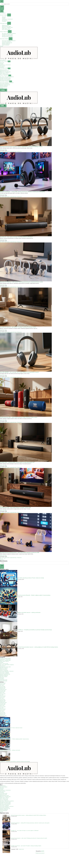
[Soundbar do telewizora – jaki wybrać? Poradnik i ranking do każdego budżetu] (26, 288)
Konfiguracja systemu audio (5, 77)
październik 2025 (3, 689)
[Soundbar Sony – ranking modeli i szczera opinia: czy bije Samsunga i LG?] (26, 423)
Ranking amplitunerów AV (5, 84)
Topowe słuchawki (3, 87)
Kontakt (1, 88)
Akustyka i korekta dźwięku (5, 78)
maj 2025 (2, 694)
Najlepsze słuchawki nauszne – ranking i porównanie (28, 612)
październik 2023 (3, 715)
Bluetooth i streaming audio (5, 71)
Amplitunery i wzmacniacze (5, 64)
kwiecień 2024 (3, 709)
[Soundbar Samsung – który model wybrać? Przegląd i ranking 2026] (26, 468)
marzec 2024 (2, 710)
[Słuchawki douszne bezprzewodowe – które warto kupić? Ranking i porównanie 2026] (26, 513)
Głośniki (1, 63)
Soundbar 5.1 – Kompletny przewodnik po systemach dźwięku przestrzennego (34, 629)
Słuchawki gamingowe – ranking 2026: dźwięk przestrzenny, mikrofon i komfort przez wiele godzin (22, 191)
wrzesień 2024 (2, 703)
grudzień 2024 (2, 700)
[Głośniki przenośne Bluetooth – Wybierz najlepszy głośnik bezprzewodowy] (8, 587)
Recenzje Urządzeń (3, 61)
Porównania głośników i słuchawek (6, 82)
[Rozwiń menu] (9, 61)
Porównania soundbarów (4, 83)
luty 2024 (2, 711)
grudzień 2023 (2, 713)
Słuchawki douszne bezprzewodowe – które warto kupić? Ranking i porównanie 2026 (19, 552)
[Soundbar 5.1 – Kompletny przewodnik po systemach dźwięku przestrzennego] (8, 622)
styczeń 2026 (2, 686)
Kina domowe (2, 65)
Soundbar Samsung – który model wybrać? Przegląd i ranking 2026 (15, 507)
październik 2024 (3, 702)
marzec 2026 (2, 684)
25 (4, 558)
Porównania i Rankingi (4, 81)
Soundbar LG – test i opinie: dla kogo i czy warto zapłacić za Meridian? (16, 236)
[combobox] (34, 563)
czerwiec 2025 (2, 693)
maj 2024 (2, 707)
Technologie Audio (3, 68)
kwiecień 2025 (3, 696)
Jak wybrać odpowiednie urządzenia (7, 76)
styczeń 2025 (2, 699)
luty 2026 (2, 685)
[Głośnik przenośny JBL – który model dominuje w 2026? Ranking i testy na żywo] (26, 378)
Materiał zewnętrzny (4, 667)
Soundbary (2, 67)
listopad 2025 (2, 688)
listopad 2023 (2, 714)
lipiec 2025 (2, 692)
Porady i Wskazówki (4, 75)
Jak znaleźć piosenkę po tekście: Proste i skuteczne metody (30, 577)
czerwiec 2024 (2, 706)
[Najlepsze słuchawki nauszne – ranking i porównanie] (8, 605)
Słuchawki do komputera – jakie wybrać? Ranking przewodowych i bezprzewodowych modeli (21, 281)
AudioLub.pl (21, 849)
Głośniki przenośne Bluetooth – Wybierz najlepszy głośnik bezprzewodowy (33, 595)
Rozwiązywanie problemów (5, 79)
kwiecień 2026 (3, 683)
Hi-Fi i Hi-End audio (4, 74)
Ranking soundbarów (4, 85)
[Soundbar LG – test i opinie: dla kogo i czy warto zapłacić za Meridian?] (26, 197)
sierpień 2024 (2, 704)
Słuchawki (2, 62)
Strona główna (3, 59)
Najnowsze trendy (3, 69)
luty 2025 (2, 698)
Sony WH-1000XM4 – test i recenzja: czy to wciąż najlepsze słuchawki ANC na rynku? (19, 372)
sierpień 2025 (2, 691)
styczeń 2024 (2, 712)
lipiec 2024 (2, 705)
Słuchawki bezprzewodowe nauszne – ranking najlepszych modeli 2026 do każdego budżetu (21, 146)
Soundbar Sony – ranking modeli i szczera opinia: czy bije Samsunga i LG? (17, 462)
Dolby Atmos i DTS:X (4, 72)
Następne (2, 559)
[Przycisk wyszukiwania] (2, 566)
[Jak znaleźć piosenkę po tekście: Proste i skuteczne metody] (8, 570)
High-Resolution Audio (4, 70)
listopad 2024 (2, 701)
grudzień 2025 (2, 687)
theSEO (42, 851)
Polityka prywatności (40, 853)
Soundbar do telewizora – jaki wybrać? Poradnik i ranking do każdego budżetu (18, 327)
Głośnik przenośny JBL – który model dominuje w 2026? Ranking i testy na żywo (18, 417)
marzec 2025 (2, 697)
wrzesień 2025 (2, 690)
